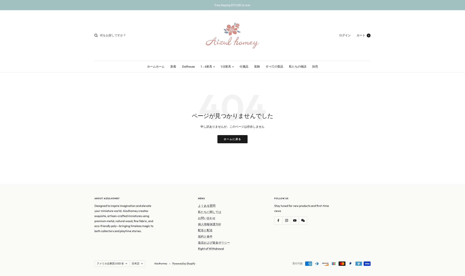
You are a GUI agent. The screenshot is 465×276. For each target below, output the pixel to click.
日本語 (135, 263)
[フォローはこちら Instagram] (286, 220)
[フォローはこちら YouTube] (295, 220)
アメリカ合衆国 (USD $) (110, 263)
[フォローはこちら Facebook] (278, 220)
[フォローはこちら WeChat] (303, 220)
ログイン (345, 35)
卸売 (315, 66)
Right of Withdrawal (211, 248)
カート (363, 35)
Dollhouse (188, 66)
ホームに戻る (232, 139)
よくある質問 (206, 206)
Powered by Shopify (183, 263)
